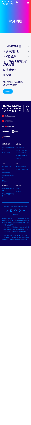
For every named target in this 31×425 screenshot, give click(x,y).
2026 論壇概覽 (6, 152)
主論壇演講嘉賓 (6, 166)
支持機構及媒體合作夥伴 (8, 177)
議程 (3, 169)
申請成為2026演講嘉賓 (8, 148)
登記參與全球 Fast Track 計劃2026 (21, 151)
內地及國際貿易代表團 (8, 195)
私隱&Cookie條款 (21, 166)
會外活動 (4, 181)
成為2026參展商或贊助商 (8, 190)
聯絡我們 (8, 91)
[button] (28, 3)
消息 (17, 189)
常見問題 (18, 192)
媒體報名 (18, 158)
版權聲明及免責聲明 (22, 169)
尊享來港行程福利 (21, 155)
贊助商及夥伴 (6, 172)
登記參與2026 (20, 147)
